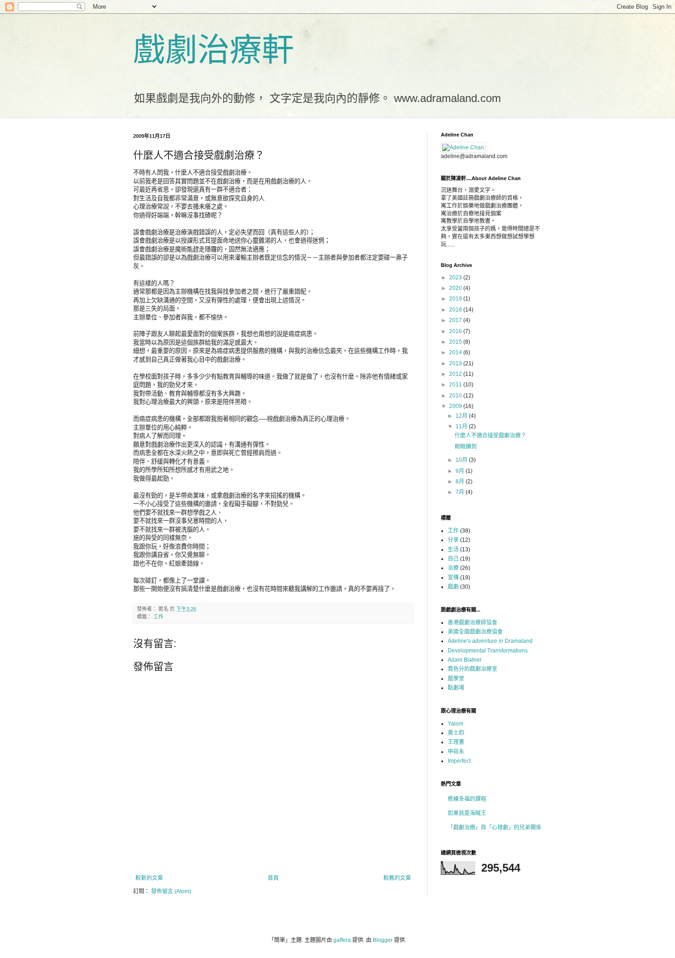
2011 (456, 384)
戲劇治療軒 (213, 50)
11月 (462, 426)
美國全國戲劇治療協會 (475, 632)
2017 (456, 320)
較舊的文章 (397, 878)
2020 (456, 288)
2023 (456, 277)
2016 (456, 331)
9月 (461, 471)
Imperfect (459, 761)
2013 (456, 363)
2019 (456, 298)
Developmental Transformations (488, 650)
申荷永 (456, 751)
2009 (456, 406)
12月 (462, 416)
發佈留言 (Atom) (171, 891)
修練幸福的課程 (467, 799)
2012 (456, 374)
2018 (456, 309)
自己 (453, 559)
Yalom (455, 723)
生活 (453, 549)
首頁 (273, 878)
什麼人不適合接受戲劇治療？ (490, 435)
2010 (456, 395)
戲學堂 (456, 678)
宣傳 (453, 577)
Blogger (383, 940)
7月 (461, 492)
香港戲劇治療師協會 (472, 622)
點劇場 (456, 688)
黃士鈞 (456, 733)
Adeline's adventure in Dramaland (490, 641)
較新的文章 (149, 878)
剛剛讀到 (466, 446)
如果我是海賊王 (467, 813)
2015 (456, 342)
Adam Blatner (465, 660)
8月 (461, 481)
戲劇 (453, 587)
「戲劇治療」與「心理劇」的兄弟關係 (494, 827)
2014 (456, 352)
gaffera (342, 940)
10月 (462, 460)
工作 (158, 616)
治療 (453, 568)
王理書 (456, 742)
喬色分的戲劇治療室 (472, 669)
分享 (453, 540)
